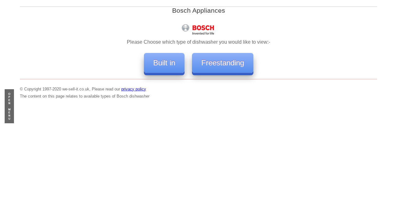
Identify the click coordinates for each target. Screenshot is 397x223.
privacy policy (133, 89)
